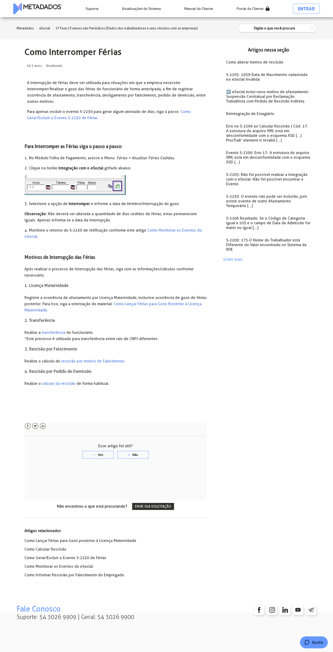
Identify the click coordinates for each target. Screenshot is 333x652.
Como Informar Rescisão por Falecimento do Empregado (74, 575)
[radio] (98, 455)
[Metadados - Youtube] (298, 610)
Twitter (35, 426)
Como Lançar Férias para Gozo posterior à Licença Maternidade (80, 540)
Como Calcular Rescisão (45, 549)
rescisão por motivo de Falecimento (92, 361)
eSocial (44, 28)
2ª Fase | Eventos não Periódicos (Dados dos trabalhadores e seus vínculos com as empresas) (127, 28)
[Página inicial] (37, 8)
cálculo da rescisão (58, 383)
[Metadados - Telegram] (311, 610)
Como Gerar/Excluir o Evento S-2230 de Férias (65, 557)
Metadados (25, 28)
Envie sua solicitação (153, 506)
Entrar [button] (306, 8)
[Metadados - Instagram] (272, 610)
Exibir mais (232, 259)
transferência (53, 332)
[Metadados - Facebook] (259, 610)
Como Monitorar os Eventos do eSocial (58, 566)
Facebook (27, 426)
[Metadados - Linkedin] (285, 610)
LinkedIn (43, 426)
